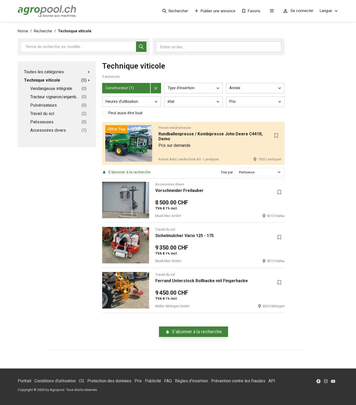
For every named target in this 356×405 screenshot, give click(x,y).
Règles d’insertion (191, 380)
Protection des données (109, 380)
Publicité (153, 380)
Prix (138, 380)
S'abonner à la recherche (129, 172)
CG (81, 380)
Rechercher (178, 11)
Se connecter (302, 10)
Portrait (24, 380)
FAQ (168, 380)
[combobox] (239, 172)
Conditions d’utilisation (55, 380)
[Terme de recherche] (141, 46)
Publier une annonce (218, 11)
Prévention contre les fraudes (238, 380)
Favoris (254, 11)
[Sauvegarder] (276, 135)
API (271, 380)
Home (23, 31)
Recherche (43, 31)
